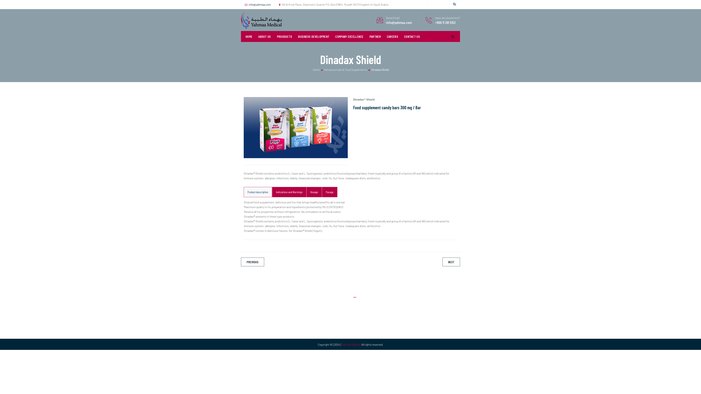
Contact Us (412, 36)
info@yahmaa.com (260, 4)
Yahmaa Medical (351, 344)
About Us (264, 36)
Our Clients (359, 318)
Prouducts (284, 36)
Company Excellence (349, 36)
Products (359, 326)
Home (249, 36)
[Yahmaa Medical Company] (262, 20)
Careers (392, 36)
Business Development (313, 36)
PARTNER (375, 36)
